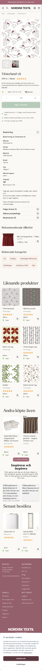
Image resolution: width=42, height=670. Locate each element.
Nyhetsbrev (26, 582)
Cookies (5, 610)
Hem (3, 13)
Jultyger (13, 259)
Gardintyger (11, 13)
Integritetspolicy (7, 607)
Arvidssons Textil (22, 265)
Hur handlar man (8, 600)
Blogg (23, 575)
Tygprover (5, 614)
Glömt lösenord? (27, 603)
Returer (4, 617)
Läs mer (4, 87)
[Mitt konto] (35, 8)
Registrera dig (26, 600)
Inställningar (21, 664)
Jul (5, 259)
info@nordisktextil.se (13, 576)
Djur (33, 265)
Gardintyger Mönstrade (28, 259)
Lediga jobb (26, 589)
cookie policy (27, 652)
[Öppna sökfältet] (7, 8)
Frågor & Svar (7, 603)
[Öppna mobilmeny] (3, 8)
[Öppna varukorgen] (39, 8)
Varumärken (26, 578)
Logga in (24, 596)
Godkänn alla (21, 658)
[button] (11, 492)
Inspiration (25, 585)
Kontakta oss (26, 568)
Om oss (24, 571)
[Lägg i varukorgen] (17, 319)
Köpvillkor (5, 596)
